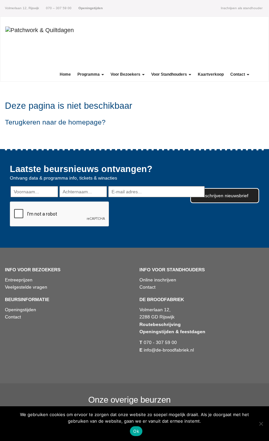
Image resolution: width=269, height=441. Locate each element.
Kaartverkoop (211, 74)
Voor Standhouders (169, 74)
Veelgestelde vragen (26, 287)
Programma (89, 74)
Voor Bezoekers (126, 74)
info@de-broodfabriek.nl (166, 350)
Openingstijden (20, 309)
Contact (238, 74)
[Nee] (261, 423)
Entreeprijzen (18, 279)
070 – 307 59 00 (58, 8)
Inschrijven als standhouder (241, 8)
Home (65, 74)
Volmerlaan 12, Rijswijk (22, 8)
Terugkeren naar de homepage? (55, 122)
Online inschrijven (157, 279)
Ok (136, 431)
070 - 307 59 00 (158, 342)
